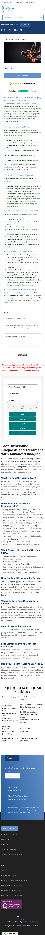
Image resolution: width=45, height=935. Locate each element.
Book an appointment (9, 828)
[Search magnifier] (41, 17)
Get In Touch (12, 776)
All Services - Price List (9, 834)
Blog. (3, 865)
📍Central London (18, 2)
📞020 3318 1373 (7, 2)
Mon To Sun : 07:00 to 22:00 (17, 799)
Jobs (2, 870)
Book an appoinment (22, 75)
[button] (22, 83)
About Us (4, 844)
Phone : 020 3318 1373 (15, 790)
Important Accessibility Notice (11, 890)
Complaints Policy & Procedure (11, 885)
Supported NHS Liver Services (11, 854)
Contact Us (12, 758)
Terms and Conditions (8, 849)
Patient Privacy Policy (8, 875)
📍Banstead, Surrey (29, 2)
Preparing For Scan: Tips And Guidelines (14, 880)
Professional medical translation (11, 895)
